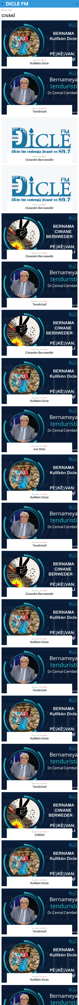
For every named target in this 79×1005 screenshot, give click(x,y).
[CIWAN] (40, 815)
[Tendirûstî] (40, 92)
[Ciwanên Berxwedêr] (40, 140)
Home (5, 10)
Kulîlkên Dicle (39, 63)
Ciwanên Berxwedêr (39, 159)
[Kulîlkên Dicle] (40, 43)
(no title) (39, 449)
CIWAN (39, 835)
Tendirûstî (39, 111)
